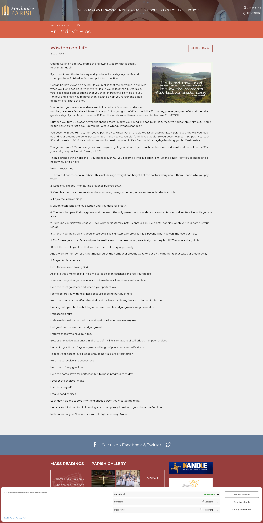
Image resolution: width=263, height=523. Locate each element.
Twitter (154, 444)
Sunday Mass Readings (69, 484)
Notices (193, 10)
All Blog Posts (200, 48)
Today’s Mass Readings (69, 478)
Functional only (242, 502)
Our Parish (93, 10)
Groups (134, 10)
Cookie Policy (9, 518)
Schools (150, 10)
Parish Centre (172, 10)
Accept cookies (242, 494)
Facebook (132, 444)
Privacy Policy (21, 518)
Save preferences (241, 509)
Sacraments (115, 10)
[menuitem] (79, 12)
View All (152, 478)
